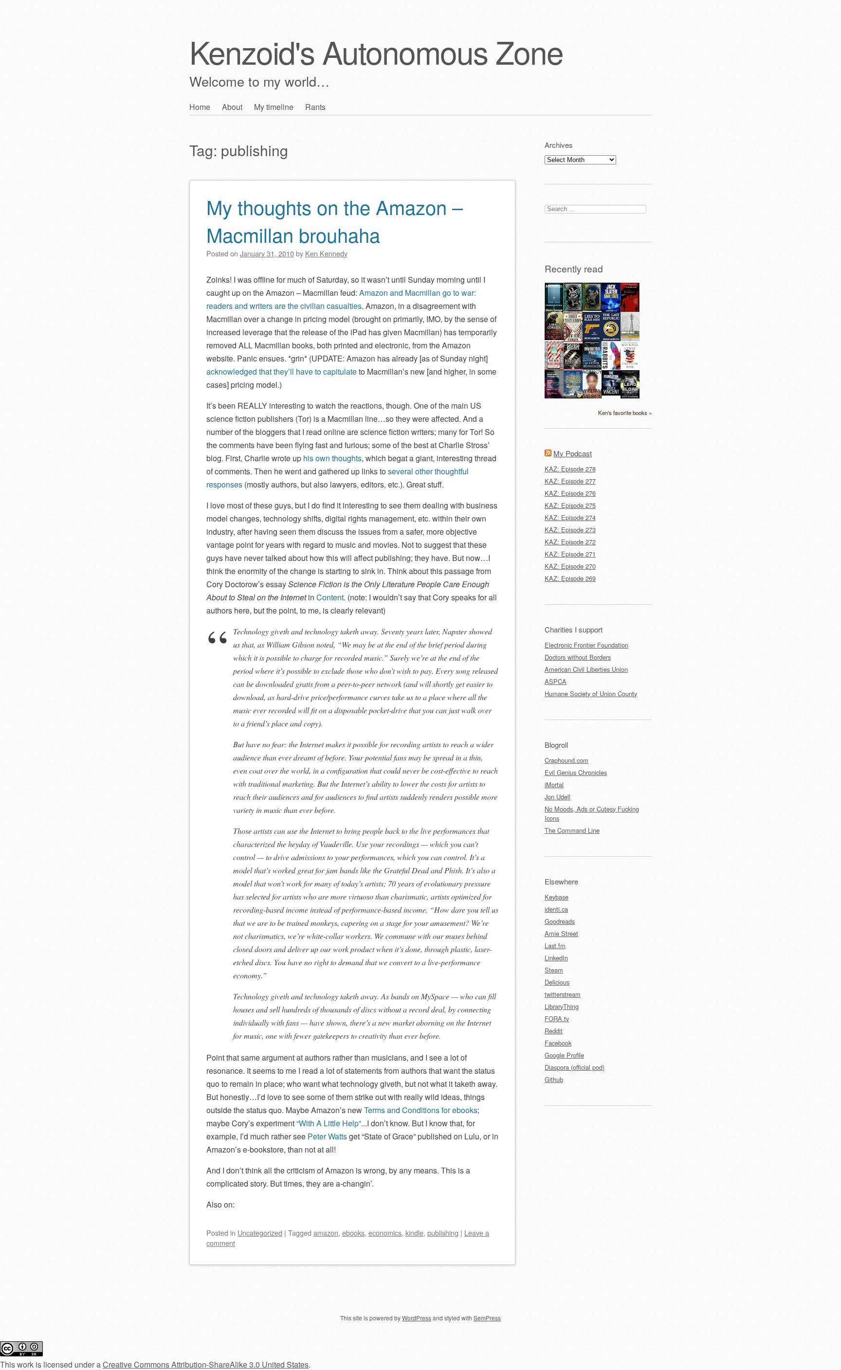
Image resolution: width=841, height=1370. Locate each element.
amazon (325, 1232)
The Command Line (572, 830)
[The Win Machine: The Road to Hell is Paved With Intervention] (554, 368)
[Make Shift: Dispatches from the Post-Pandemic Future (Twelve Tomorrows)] (554, 395)
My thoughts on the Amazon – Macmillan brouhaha (334, 220)
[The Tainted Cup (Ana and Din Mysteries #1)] (592, 308)
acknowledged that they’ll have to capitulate (281, 371)
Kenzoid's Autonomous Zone (376, 51)
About (232, 106)
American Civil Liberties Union (586, 669)
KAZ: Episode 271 (570, 554)
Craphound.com (566, 760)
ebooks (353, 1232)
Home (199, 106)
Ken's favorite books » (625, 412)
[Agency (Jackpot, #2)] (592, 395)
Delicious (557, 982)
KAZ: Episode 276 (570, 493)
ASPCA (556, 681)
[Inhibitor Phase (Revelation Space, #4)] (592, 367)
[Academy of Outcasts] (554, 337)
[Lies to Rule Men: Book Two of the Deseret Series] (592, 339)
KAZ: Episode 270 (570, 566)
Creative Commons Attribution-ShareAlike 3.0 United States (206, 1364)
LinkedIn (556, 957)
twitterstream (563, 994)
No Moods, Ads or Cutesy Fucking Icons (592, 813)
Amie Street (561, 933)
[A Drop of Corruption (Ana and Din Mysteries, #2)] (573, 308)
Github (554, 1079)
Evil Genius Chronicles (576, 772)
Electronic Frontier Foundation (586, 644)
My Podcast (572, 453)
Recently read (574, 268)
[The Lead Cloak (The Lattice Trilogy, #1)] (630, 395)
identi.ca (556, 909)
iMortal (554, 784)
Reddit (554, 1030)
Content (330, 597)
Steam (554, 969)
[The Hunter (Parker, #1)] (630, 309)
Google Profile (564, 1055)
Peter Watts (327, 1136)
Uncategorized (260, 1232)
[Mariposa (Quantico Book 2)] (573, 367)
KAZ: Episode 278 (570, 468)
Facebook (558, 1042)
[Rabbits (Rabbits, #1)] (611, 367)
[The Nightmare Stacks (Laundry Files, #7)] (573, 395)
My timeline (273, 106)
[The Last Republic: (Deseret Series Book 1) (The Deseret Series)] (611, 339)
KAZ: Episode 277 (570, 481)
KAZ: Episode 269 (570, 578)
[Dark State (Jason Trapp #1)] (611, 310)
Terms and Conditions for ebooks (420, 1110)
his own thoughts (332, 458)
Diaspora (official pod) (574, 1067)
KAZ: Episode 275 (570, 505)
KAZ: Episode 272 (570, 541)
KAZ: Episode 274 (570, 517)
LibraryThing (562, 1006)
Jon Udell (557, 796)
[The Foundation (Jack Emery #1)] (611, 392)
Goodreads (560, 921)
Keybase (556, 896)
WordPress (416, 1318)
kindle (414, 1232)
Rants (315, 106)
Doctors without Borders (578, 657)
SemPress (487, 1318)
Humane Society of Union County (591, 693)
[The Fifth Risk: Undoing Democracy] (630, 366)
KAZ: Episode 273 (570, 529)
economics (385, 1232)
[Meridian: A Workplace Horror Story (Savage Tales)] (554, 310)
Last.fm (555, 945)
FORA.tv (557, 1018)
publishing (442, 1232)
